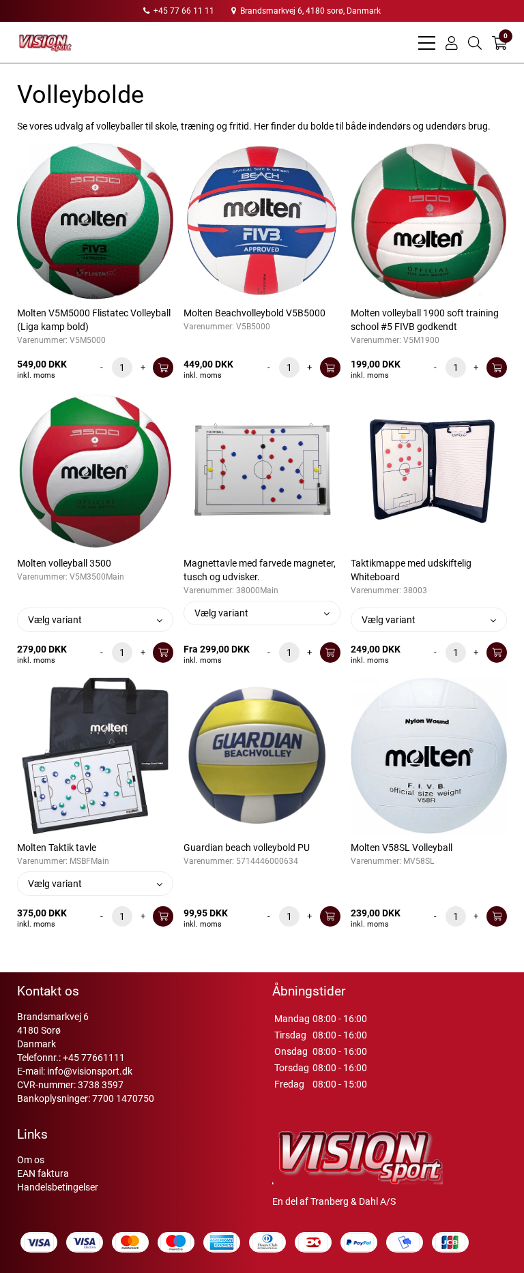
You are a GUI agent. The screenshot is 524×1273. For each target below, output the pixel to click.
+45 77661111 (94, 1057)
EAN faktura (43, 1173)
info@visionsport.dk (89, 1071)
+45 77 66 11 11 (182, 11)
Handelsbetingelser (57, 1187)
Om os (30, 1159)
